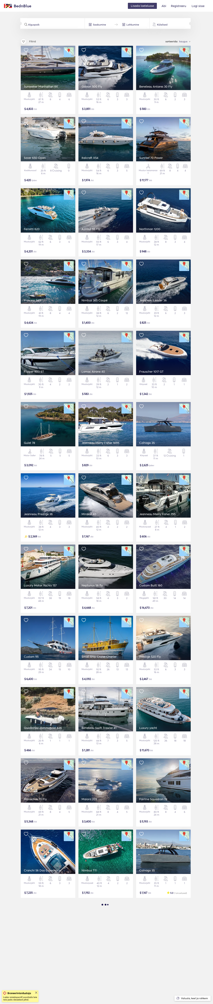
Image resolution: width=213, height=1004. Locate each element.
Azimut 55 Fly (91, 229)
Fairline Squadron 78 (153, 799)
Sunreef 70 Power (151, 158)
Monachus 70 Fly (35, 799)
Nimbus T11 (89, 870)
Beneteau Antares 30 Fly (155, 86)
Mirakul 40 (89, 514)
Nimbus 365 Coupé (94, 300)
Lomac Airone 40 (93, 371)
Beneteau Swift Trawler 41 (99, 728)
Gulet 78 (29, 443)
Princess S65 (32, 300)
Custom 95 (31, 656)
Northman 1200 (149, 229)
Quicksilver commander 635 (43, 728)
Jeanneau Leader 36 (153, 300)
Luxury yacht (148, 728)
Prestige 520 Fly (150, 656)
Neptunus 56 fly (92, 585)
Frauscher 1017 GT (151, 371)
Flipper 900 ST (34, 371)
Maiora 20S (89, 799)
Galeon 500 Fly (92, 86)
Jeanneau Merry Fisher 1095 (100, 443)
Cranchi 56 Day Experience (42, 870)
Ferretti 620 (32, 229)
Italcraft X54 (90, 158)
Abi (164, 6)
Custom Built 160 (150, 585)
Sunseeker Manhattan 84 (41, 86)
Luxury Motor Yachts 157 (40, 585)
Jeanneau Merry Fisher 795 (157, 514)
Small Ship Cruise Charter (99, 656)
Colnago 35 (147, 443)
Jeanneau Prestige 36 (38, 514)
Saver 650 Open (35, 158)
